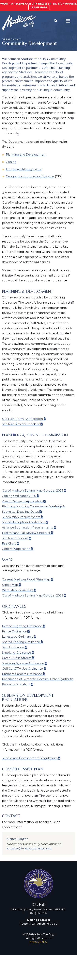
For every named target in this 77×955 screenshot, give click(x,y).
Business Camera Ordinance (22, 674)
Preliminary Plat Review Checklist (26, 533)
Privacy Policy (38, 941)
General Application (16, 549)
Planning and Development (26, 154)
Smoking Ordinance (16, 652)
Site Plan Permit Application (22, 419)
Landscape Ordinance (17, 636)
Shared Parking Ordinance (21, 642)
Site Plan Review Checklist (21, 424)
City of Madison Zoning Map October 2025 (32, 490)
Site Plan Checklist (15, 538)
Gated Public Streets (16, 658)
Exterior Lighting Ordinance (22, 626)
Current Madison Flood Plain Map (26, 579)
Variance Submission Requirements (27, 527)
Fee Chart (9, 543)
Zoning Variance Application (22, 501)
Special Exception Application (23, 522)
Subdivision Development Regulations (29, 758)
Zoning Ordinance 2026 (19, 496)
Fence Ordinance (14, 631)
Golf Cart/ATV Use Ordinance (22, 668)
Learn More (39, 7)
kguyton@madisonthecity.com (29, 848)
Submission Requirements (21, 517)
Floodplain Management (24, 169)
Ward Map (17, 590)
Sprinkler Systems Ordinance (23, 663)
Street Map (10, 585)
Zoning (11, 162)
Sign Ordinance (13, 647)
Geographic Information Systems (30, 176)
